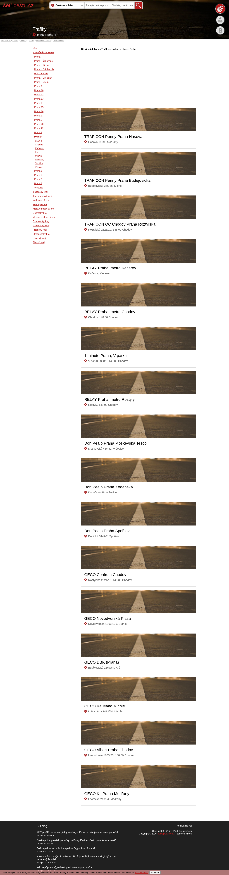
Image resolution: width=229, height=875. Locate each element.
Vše (35, 48)
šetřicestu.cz (18, 5)
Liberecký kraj (40, 213)
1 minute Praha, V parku (105, 355)
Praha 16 (38, 111)
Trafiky (31, 40)
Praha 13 (38, 98)
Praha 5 (38, 170)
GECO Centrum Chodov (105, 574)
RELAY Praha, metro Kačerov (110, 268)
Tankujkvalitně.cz (166, 833)
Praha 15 (38, 107)
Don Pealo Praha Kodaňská (108, 487)
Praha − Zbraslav (43, 77)
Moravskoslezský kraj (44, 217)
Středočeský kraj (41, 234)
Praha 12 (38, 94)
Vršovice (39, 167)
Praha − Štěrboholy (44, 69)
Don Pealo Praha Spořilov (107, 531)
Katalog (15, 40)
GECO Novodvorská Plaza (107, 618)
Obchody (23, 40)
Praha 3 (38, 132)
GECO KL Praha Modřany (106, 793)
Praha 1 (38, 86)
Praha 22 (38, 128)
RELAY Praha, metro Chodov (109, 312)
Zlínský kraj (39, 242)
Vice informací (141, 872)
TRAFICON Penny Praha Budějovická (117, 180)
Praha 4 (38, 136)
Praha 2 (38, 119)
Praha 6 (38, 175)
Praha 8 (38, 179)
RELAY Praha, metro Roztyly (109, 399)
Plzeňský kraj (40, 229)
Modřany (39, 159)
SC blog (42, 826)
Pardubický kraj (41, 225)
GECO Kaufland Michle (104, 706)
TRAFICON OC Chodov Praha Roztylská (119, 224)
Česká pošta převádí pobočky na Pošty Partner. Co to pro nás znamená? (77, 840)
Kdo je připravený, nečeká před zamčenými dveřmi (64, 867)
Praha (37, 56)
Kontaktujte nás (184, 825)
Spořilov (39, 163)
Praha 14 (38, 103)
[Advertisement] (45, 296)
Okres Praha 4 (58, 40)
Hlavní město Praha (43, 40)
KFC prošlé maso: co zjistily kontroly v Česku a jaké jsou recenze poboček (78, 832)
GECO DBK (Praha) (101, 662)
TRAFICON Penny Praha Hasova (113, 136)
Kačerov (39, 148)
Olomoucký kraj (41, 221)
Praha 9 (38, 183)
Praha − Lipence (42, 65)
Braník (38, 141)
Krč (37, 152)
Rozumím (155, 872)
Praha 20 (38, 124)
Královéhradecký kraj (43, 208)
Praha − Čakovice (43, 61)
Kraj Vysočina (40, 204)
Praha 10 (38, 90)
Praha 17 (38, 115)
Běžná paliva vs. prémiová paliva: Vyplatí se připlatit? (66, 848)
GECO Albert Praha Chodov (108, 750)
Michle (38, 155)
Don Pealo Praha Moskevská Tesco (115, 443)
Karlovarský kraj (41, 200)
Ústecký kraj (39, 238)
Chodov (39, 144)
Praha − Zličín (41, 82)
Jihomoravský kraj (42, 196)
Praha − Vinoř (41, 73)
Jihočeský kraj (40, 191)
